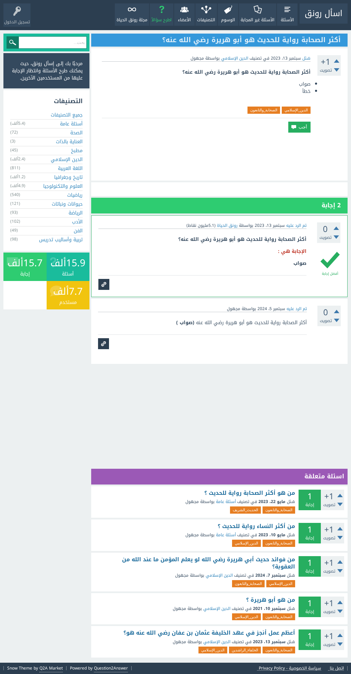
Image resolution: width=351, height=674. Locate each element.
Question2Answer (111, 668)
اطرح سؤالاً (162, 20)
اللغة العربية (70, 168)
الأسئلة (287, 20)
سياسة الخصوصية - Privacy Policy (290, 668)
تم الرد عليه (296, 225)
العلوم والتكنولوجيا (63, 186)
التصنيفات (206, 20)
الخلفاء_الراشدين (245, 650)
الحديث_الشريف (245, 510)
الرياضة (76, 213)
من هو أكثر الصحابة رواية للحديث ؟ (249, 493)
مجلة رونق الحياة (132, 20)
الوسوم (228, 20)
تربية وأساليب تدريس (61, 239)
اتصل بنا (337, 668)
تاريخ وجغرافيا (68, 177)
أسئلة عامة (226, 501)
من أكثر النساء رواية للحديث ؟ (256, 526)
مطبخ (77, 150)
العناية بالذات (69, 141)
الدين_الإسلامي (296, 110)
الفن (78, 230)
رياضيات (75, 195)
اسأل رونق (323, 13)
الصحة (76, 132)
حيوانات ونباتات (67, 204)
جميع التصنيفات (67, 115)
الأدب (77, 221)
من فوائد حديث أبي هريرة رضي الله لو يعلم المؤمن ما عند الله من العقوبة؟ (208, 563)
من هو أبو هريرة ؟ (270, 600)
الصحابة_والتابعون (263, 110)
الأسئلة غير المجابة (258, 20)
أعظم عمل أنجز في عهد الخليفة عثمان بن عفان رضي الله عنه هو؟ (209, 633)
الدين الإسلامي (234, 58)
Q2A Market (51, 668)
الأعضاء (184, 20)
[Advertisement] (219, 156)
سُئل (306, 58)
